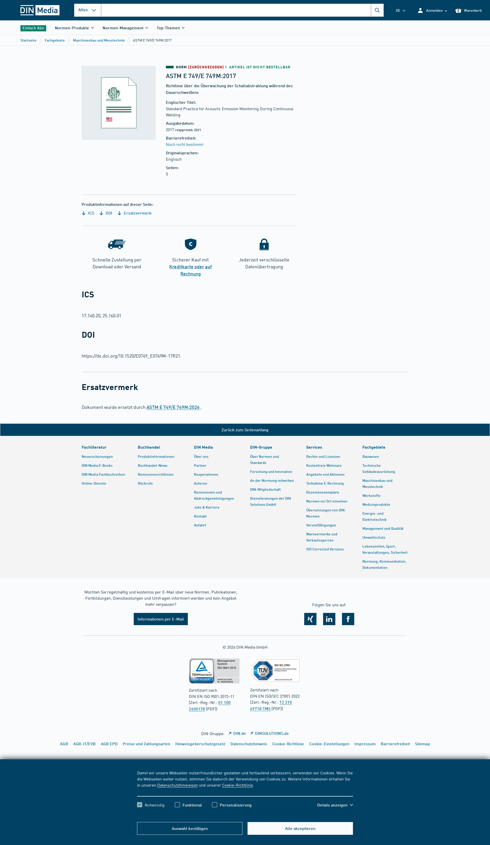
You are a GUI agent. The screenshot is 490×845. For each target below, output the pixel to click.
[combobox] (242, 10)
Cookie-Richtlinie (237, 785)
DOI (108, 212)
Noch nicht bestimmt (184, 144)
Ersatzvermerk (137, 212)
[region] (245, 793)
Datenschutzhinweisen (177, 785)
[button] (432, 10)
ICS (90, 212)
